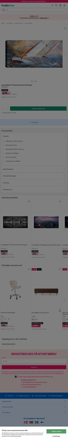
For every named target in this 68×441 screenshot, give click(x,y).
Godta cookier (56, 431)
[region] (34, 434)
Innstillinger (56, 436)
